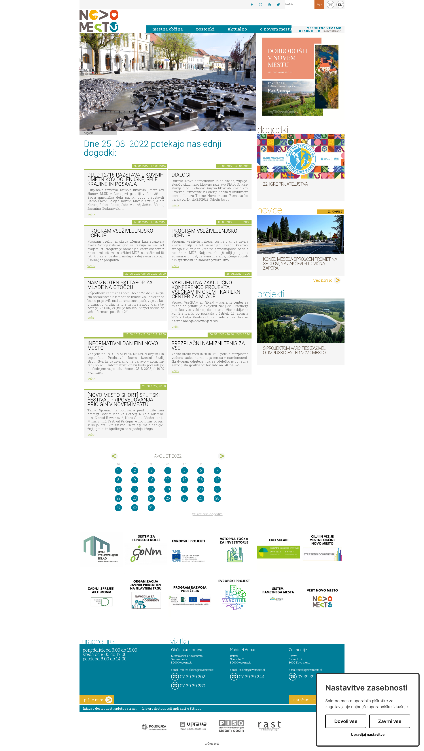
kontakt (330, 4)
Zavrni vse (389, 721)
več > (91, 214)
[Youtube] (269, 4)
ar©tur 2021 (212, 743)
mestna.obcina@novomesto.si (197, 669)
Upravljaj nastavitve (368, 734)
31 (151, 508)
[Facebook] (251, 4)
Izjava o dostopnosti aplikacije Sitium (171, 708)
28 (217, 498)
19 (184, 489)
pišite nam (93, 699)
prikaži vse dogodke (207, 514)
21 (217, 489)
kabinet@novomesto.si (252, 669)
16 (135, 489)
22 (118, 498)
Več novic (322, 280)
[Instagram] (260, 4)
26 (184, 498)
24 (151, 498)
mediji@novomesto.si (309, 669)
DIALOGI (181, 175)
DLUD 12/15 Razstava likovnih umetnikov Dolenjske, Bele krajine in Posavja (125, 179)
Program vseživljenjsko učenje (120, 233)
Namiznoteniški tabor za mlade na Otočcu (120, 285)
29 (118, 508)
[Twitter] (278, 4)
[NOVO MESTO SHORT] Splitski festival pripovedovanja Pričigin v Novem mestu (123, 399)
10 (151, 480)
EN (340, 4)
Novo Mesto (109, 21)
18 (168, 489)
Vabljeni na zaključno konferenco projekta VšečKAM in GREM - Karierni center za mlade (207, 289)
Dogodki (89, 133)
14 (217, 480)
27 (201, 498)
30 (135, 508)
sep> (221, 456)
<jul (114, 456)
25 (168, 498)
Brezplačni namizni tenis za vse (208, 345)
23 (135, 498)
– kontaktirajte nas (320, 30)
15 (118, 489)
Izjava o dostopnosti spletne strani (110, 708)
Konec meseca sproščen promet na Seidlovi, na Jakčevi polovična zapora (300, 264)
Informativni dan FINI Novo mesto (122, 345)
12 (184, 480)
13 (201, 480)
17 (151, 489)
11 (168, 480)
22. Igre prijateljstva (285, 184)
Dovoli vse (345, 721)
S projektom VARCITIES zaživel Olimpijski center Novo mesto (294, 350)
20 (201, 489)
